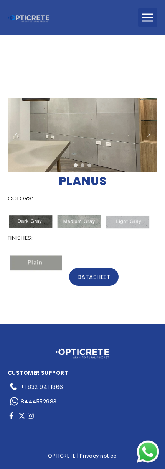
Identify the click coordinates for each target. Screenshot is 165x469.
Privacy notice (98, 455)
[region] (82, 135)
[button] (16, 135)
